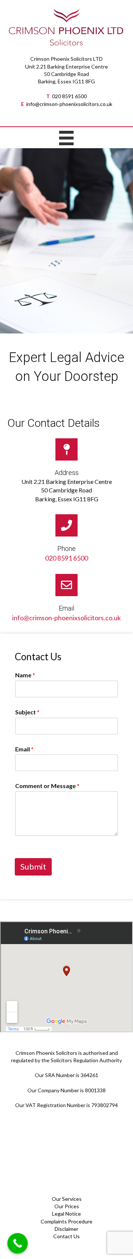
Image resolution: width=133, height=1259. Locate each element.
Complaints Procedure (66, 1221)
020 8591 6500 (69, 96)
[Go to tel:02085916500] (66, 540)
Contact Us (66, 1236)
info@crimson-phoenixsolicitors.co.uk (69, 104)
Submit (33, 866)
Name (25, 674)
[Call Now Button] (17, 1243)
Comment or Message (47, 785)
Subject (27, 711)
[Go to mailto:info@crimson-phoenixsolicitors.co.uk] (66, 600)
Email (24, 749)
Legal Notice (66, 1213)
